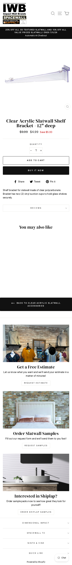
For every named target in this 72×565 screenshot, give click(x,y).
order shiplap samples (36, 512)
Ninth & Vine (36, 543)
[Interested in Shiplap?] (36, 472)
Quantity (36, 144)
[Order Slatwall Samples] (36, 410)
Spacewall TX (36, 533)
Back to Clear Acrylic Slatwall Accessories (38, 304)
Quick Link (36, 553)
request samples (36, 445)
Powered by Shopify (36, 562)
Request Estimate (36, 383)
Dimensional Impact (35, 523)
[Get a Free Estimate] (36, 343)
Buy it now (36, 170)
